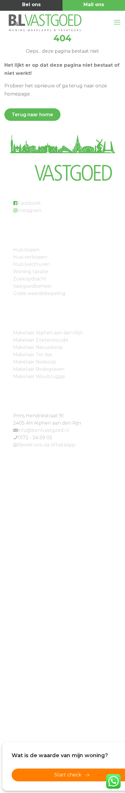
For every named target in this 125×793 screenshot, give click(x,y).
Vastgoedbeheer (32, 286)
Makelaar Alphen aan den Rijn (48, 332)
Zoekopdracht (30, 279)
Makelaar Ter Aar (33, 354)
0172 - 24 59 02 (31, 5)
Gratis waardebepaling (39, 293)
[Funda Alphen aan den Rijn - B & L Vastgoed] (62, 639)
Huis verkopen (30, 257)
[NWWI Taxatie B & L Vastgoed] (62, 731)
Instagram (29, 210)
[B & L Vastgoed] (59, 22)
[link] (62, 514)
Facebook (29, 203)
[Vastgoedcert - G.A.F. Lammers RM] (62, 686)
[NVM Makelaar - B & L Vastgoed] (62, 514)
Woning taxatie (30, 271)
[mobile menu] (117, 22)
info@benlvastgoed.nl (94, 5)
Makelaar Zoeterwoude (40, 340)
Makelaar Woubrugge (39, 376)
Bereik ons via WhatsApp (46, 445)
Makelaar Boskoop (34, 362)
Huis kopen (26, 249)
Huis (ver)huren (31, 264)
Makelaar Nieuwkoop (38, 347)
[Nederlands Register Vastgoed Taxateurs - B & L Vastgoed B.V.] (62, 591)
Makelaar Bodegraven (39, 369)
